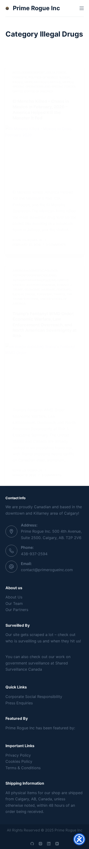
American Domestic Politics (35, 270)
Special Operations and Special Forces (44, 86)
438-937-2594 (34, 553)
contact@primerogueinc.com (47, 569)
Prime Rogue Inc (36, 8)
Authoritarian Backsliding (34, 275)
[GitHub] (32, 843)
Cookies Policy (18, 761)
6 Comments (51, 475)
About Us (13, 597)
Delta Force (56, 72)
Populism (44, 294)
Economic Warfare (40, 289)
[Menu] (82, 8)
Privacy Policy (18, 755)
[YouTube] (57, 843)
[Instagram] (40, 843)
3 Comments (56, 245)
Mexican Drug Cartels (42, 82)
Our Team (14, 603)
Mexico (67, 82)
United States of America (33, 91)
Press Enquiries (19, 703)
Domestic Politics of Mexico (35, 77)
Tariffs (59, 294)
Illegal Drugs (24, 294)
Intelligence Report (29, 72)
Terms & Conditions (23, 767)
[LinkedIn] (49, 843)
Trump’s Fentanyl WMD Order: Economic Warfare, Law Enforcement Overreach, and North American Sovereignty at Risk (45, 324)
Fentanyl (63, 289)
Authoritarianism (40, 285)
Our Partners (16, 609)
